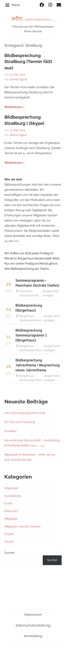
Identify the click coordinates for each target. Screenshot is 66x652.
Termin (9, 541)
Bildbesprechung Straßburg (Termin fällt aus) (28, 61)
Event (8, 503)
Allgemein (11, 488)
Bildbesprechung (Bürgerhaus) (28, 308)
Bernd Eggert (18, 79)
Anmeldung (33, 636)
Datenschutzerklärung (33, 625)
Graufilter (10, 431)
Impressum (33, 614)
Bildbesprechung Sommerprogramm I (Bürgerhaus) (31, 335)
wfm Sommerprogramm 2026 (24, 413)
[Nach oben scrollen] (60, 646)
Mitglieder (11, 519)
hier (16, 241)
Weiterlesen (13, 107)
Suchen (9, 552)
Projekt (9, 534)
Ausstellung (12, 496)
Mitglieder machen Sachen (22, 526)
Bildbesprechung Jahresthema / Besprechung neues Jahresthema (37, 365)
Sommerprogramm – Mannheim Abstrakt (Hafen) (37, 283)
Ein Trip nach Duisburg (19, 422)
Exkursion (11, 511)
